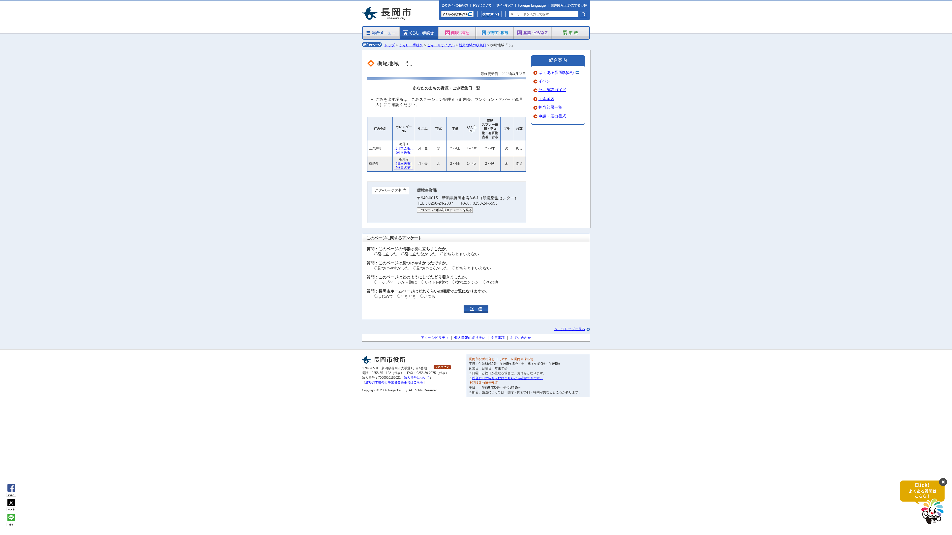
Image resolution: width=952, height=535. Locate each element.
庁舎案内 (546, 99)
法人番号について (417, 377)
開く (925, 503)
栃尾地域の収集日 (472, 45)
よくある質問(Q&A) (556, 72)
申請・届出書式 (552, 116)
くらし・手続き (411, 45)
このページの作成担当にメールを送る (444, 210)
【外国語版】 (403, 152)
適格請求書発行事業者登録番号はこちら (394, 382)
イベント (546, 81)
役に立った (387, 254)
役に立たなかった (420, 254)
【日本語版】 (403, 148)
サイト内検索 (436, 282)
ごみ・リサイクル (441, 45)
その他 (492, 282)
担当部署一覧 (550, 107)
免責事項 (498, 338)
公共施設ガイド (552, 90)
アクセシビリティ (435, 338)
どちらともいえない (461, 254)
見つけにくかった (432, 268)
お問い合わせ (520, 338)
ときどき (408, 296)
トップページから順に (397, 282)
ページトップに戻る (569, 329)
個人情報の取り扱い (469, 338)
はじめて (385, 296)
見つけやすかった (393, 268)
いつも (429, 296)
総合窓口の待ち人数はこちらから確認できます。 (507, 378)
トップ (389, 45)
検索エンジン (467, 282)
